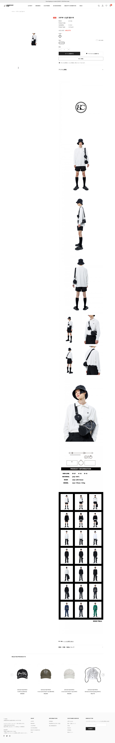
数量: (60, 47)
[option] (34, 39)
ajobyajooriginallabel (22, 689)
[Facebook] (4, 736)
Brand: (60, 21)
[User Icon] (103, 6)
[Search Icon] (99, 5)
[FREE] (22, 697)
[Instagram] (9, 736)
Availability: (61, 25)
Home (13, 11)
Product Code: (62, 23)
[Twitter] (6, 736)
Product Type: (62, 27)
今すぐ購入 (81, 58)
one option (61, 43)
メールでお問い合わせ (68, 641)
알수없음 (70, 21)
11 (61, 62)
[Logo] (8, 5)
